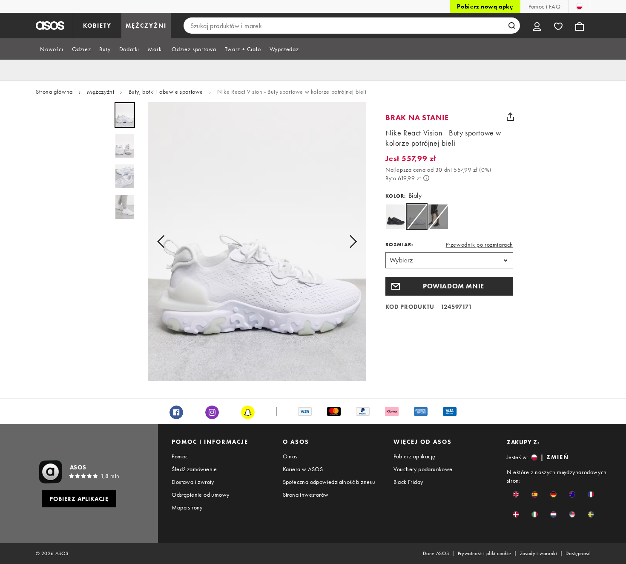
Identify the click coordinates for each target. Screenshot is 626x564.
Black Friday (408, 482)
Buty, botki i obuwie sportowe (166, 91)
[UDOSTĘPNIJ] (510, 117)
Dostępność (578, 553)
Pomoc (180, 456)
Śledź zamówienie (194, 469)
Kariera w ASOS (303, 469)
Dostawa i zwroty (193, 482)
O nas (290, 456)
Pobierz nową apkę (485, 6)
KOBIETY (97, 25)
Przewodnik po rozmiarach (479, 244)
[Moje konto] (537, 25)
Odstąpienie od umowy (200, 494)
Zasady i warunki (538, 553)
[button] (449, 286)
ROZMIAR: (399, 244)
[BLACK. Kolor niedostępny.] (438, 216)
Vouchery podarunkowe (423, 469)
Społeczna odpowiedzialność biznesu (329, 482)
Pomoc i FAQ (544, 6)
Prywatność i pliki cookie (484, 553)
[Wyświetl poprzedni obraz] (163, 242)
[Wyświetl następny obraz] (350, 242)
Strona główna (54, 91)
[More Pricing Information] (426, 178)
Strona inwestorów (306, 494)
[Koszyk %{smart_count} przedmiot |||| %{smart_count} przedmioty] (579, 25)
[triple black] (395, 216)
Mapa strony (187, 507)
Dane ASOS (436, 553)
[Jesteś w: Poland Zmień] (579, 6)
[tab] (52, 49)
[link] (417, 216)
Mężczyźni (100, 91)
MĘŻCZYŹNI (146, 25)
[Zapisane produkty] (558, 25)
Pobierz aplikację (414, 456)
